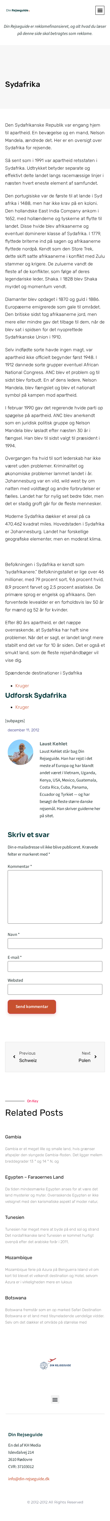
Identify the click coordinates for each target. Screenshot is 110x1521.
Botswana (15, 1298)
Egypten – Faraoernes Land (34, 1177)
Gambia (13, 1137)
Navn (14, 935)
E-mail (15, 957)
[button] (99, 10)
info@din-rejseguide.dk (28, 1479)
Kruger (22, 686)
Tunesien (14, 1217)
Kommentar (20, 867)
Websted (15, 980)
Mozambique (18, 1257)
